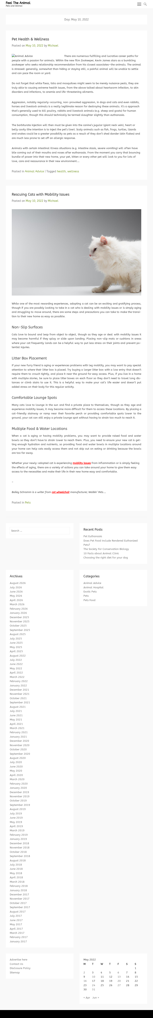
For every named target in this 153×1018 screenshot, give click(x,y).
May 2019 (16, 822)
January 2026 (18, 612)
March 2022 (17, 676)
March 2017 (17, 932)
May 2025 (16, 647)
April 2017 (16, 928)
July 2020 (16, 762)
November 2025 (19, 621)
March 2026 (17, 604)
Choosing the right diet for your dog (105, 557)
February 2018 (19, 885)
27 (119, 985)
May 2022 (16, 668)
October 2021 (18, 698)
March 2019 (17, 830)
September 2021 (20, 702)
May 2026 (16, 595)
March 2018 (17, 881)
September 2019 (20, 804)
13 (119, 976)
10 (93, 976)
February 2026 (19, 608)
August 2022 (18, 655)
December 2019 (19, 792)
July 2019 (16, 813)
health (61, 171)
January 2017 (18, 941)
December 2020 (19, 740)
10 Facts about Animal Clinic (101, 553)
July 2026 (16, 587)
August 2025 (18, 634)
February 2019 (19, 834)
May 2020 (16, 770)
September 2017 (20, 907)
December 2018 (19, 843)
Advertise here (18, 959)
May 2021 (16, 719)
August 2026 (18, 583)
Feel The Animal (18, 3)
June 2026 (16, 591)
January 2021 (18, 736)
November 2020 (19, 745)
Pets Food (89, 600)
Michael (53, 45)
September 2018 (20, 856)
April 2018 (16, 877)
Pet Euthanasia (92, 536)
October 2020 (18, 749)
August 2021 (18, 706)
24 (93, 985)
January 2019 (18, 838)
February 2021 (19, 732)
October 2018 (18, 851)
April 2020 (16, 775)
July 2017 (16, 915)
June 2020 (16, 766)
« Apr (86, 997)
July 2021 (16, 711)
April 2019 (16, 826)
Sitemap (15, 972)
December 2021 (19, 689)
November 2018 (19, 847)
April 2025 (16, 651)
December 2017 (19, 894)
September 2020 (20, 753)
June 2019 (16, 817)
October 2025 (18, 625)
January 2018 (18, 890)
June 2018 (16, 868)
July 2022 (16, 659)
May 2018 (16, 873)
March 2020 (17, 779)
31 (93, 989)
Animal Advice (34, 171)
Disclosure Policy (20, 968)
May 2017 (16, 924)
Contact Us (16, 963)
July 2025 (16, 638)
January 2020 (18, 787)
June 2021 (16, 715)
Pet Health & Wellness (30, 39)
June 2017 (16, 920)
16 (85, 980)
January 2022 (18, 685)
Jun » (95, 997)
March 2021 (17, 728)
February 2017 (19, 937)
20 (119, 980)
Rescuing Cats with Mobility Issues (40, 194)
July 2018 (16, 864)
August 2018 (18, 860)
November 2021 (19, 693)
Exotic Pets (90, 591)
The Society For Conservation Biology (106, 549)
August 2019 (18, 809)
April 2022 (16, 672)
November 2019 (19, 796)
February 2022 (19, 681)
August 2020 (18, 757)
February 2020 (19, 783)
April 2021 (16, 723)
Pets (28, 502)
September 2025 (20, 630)
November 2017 (19, 898)
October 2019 (18, 800)
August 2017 (18, 911)
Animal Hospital (93, 587)
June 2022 (16, 664)
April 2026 (16, 600)
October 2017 (18, 903)
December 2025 (19, 617)
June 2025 (16, 642)
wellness (73, 171)
